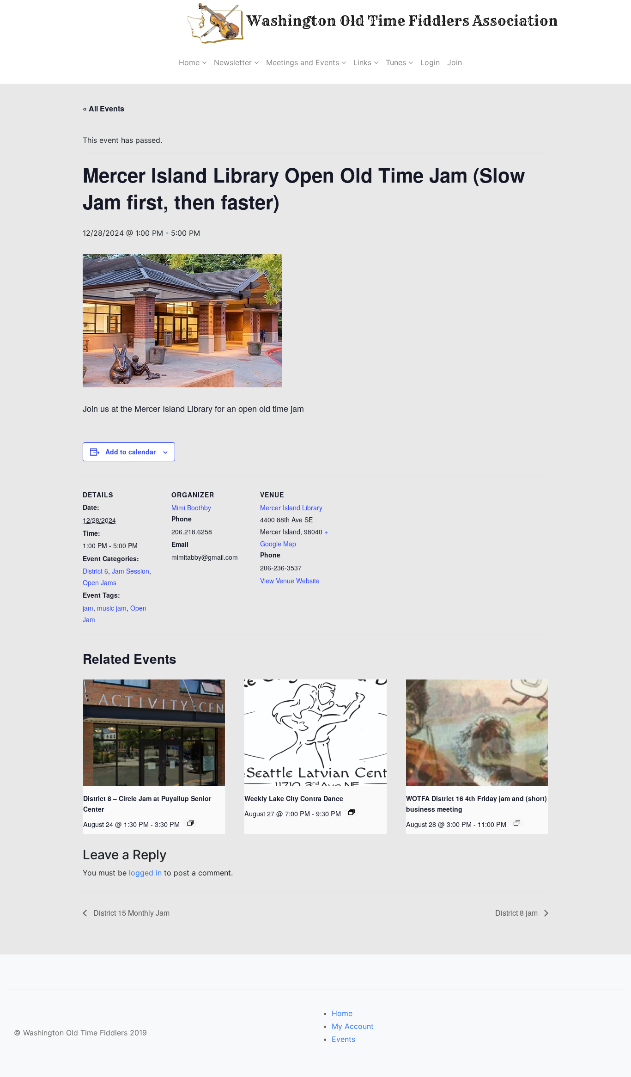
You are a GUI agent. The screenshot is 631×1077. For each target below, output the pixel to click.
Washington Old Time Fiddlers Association (372, 21)
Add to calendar (130, 451)
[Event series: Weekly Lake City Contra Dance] (351, 812)
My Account (353, 1026)
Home (342, 1013)
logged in (145, 872)
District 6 (95, 570)
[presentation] (154, 732)
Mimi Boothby (191, 507)
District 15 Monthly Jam (130, 912)
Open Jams (99, 582)
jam (88, 607)
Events (343, 1039)
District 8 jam (517, 912)
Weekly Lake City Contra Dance (293, 798)
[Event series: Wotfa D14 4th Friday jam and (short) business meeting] (517, 823)
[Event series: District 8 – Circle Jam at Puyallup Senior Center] (190, 823)
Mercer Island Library (291, 507)
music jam (112, 607)
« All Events (103, 108)
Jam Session (130, 570)
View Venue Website (290, 580)
